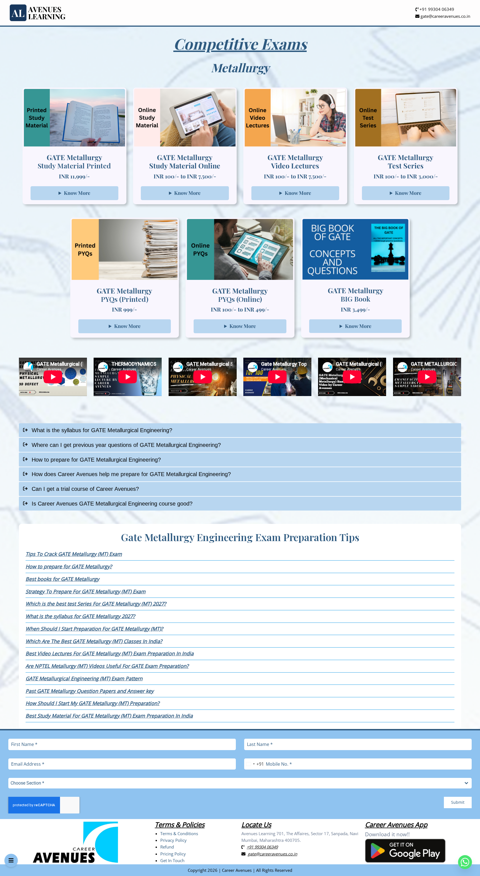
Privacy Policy (173, 840)
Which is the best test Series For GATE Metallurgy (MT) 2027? (96, 603)
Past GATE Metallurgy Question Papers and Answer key (90, 691)
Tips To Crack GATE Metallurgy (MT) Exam (74, 554)
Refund (167, 847)
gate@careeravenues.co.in (444, 16)
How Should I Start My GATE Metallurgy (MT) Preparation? (92, 703)
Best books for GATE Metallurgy (62, 579)
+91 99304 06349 (436, 9)
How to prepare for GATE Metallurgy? (69, 566)
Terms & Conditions (179, 833)
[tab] (240, 430)
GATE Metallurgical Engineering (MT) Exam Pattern (84, 678)
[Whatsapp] (465, 862)
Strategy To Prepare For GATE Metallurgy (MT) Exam (86, 591)
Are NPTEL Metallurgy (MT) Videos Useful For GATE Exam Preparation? (107, 666)
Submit (457, 802)
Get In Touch (172, 860)
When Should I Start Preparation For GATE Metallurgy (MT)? (94, 628)
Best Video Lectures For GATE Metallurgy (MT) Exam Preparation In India (110, 653)
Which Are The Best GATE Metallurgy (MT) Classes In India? (94, 641)
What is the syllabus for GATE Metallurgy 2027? (80, 616)
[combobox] (254, 764)
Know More (77, 193)
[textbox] (234, 783)
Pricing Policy (173, 854)
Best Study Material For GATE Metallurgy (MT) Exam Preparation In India (109, 715)
